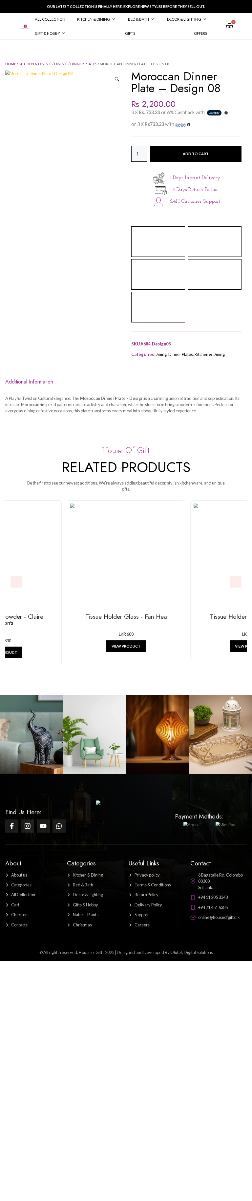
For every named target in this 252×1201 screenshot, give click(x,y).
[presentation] (16, 582)
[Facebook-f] (11, 826)
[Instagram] (27, 826)
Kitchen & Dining (35, 64)
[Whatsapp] (59, 826)
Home (10, 64)
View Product (127, 646)
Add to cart (196, 154)
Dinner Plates (83, 64)
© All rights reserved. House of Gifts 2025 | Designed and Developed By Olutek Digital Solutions (126, 952)
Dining (61, 64)
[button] (96, 19)
